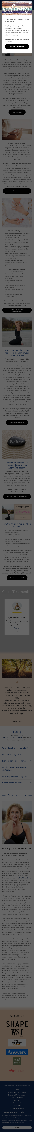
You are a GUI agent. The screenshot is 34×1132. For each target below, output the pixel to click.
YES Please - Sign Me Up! (17, 46)
